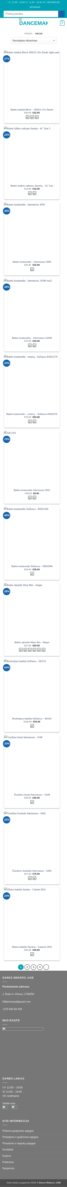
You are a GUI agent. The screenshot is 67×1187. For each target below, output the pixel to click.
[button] (4, 23)
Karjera (6, 1155)
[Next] (46, 967)
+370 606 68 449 (12, 1009)
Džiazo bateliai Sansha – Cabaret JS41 (32, 947)
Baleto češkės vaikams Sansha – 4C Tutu (32, 186)
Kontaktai (7, 1149)
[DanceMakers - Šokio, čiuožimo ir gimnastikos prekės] (33, 23)
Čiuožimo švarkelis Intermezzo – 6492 (32, 871)
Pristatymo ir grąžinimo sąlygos (20, 1137)
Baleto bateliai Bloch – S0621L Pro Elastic (32, 109)
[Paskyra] (53, 23)
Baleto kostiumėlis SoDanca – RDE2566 (32, 566)
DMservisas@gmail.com (16, 1001)
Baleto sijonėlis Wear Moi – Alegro (31, 642)
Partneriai (8, 1162)
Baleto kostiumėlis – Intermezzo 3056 (32, 262)
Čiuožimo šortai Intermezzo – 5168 (32, 795)
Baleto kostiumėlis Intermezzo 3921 (32, 490)
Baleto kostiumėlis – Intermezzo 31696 (32, 338)
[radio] (27, 117)
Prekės (28, 34)
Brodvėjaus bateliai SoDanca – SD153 (32, 718)
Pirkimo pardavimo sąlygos (18, 1131)
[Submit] (61, 14)
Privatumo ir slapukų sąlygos (19, 1143)
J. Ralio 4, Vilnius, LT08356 (18, 994)
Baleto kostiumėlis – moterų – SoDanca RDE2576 (31, 414)
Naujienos (8, 1168)
